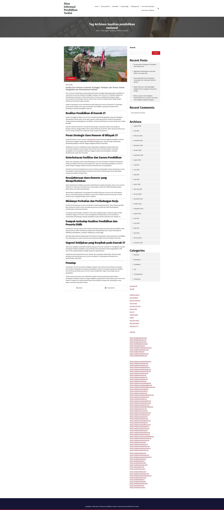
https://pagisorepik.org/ (137, 351)
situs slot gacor (134, 323)
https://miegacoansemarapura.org (140, 403)
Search (132, 47)
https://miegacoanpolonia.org (139, 363)
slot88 (132, 317)
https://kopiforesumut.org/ (138, 342)
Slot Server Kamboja (148, 6)
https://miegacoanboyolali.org (139, 389)
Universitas (137, 279)
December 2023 (138, 243)
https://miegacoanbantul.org (139, 444)
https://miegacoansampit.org (139, 391)
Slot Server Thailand (148, 10)
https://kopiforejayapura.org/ (139, 344)
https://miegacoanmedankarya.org (140, 361)
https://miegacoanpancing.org (139, 450)
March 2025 (137, 184)
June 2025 (136, 169)
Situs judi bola (105, 6)
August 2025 (137, 160)
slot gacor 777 (134, 326)
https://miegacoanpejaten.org (139, 418)
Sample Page (124, 6)
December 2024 (138, 199)
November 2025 (138, 145)
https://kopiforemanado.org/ (139, 465)
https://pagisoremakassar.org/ (139, 353)
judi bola (132, 332)
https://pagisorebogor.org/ (138, 453)
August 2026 (137, 126)
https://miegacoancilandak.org (139, 426)
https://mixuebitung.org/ (137, 346)
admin (80, 288)
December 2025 (138, 140)
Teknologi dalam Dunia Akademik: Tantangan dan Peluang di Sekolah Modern (145, 80)
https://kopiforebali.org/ (137, 461)
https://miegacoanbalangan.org (140, 446)
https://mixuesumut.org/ (137, 469)
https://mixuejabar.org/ (137, 467)
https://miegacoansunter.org (139, 411)
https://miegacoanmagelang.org (140, 367)
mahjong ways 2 (134, 295)
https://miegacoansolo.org (138, 375)
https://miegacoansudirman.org (139, 415)
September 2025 (138, 155)
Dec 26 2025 (69, 84)
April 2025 (136, 179)
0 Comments (111, 288)
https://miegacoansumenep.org (139, 440)
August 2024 (137, 213)
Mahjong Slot (135, 6)
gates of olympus (135, 300)
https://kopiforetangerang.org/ (139, 350)
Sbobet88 (115, 6)
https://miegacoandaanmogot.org (140, 413)
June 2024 (137, 223)
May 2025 (136, 174)
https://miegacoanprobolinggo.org (140, 401)
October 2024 (138, 204)
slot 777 (132, 312)
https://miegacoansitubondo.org (140, 434)
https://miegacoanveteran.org (139, 373)
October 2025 (137, 150)
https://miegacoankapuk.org (138, 417)
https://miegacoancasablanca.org (140, 424)
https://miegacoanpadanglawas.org (141, 385)
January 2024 (138, 238)
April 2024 (137, 233)
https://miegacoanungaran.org (139, 397)
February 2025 (138, 189)
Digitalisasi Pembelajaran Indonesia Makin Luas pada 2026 (144, 72)
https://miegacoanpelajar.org (139, 379)
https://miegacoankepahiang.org (140, 432)
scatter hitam (134, 315)
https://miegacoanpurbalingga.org (140, 383)
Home (96, 6)
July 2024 (136, 218)
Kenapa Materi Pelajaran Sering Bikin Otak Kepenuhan (145, 65)
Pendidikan (71, 78)
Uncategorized (138, 274)
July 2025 (136, 165)
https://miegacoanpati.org (138, 442)
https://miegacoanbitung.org (139, 430)
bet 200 (132, 289)
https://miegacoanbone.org (138, 409)
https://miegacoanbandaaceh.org (140, 420)
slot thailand (134, 298)
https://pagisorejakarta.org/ (138, 355)
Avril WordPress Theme (132, 506)
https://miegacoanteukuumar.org (140, 448)
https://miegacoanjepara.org (138, 393)
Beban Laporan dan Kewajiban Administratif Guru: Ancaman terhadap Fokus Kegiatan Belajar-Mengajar (145, 98)
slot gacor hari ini (135, 306)
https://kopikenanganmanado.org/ (141, 457)
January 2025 (137, 194)
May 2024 (136, 228)
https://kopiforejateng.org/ (138, 340)
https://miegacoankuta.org (138, 381)
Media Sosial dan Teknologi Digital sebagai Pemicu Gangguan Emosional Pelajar (145, 89)
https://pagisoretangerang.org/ (139, 455)
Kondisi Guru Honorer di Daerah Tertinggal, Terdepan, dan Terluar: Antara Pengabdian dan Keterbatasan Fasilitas (95, 88)
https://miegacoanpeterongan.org (140, 369)
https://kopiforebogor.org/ (138, 463)
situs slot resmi (134, 320)
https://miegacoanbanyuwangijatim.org (142, 436)
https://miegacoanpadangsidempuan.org (142, 387)
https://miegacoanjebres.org (138, 377)
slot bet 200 (133, 303)
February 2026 (138, 135)
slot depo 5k (91, 139)
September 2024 (138, 208)
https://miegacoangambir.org (139, 422)
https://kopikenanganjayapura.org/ (141, 348)
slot (135, 269)
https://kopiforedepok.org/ (138, 459)
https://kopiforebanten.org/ (138, 338)
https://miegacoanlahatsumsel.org (140, 438)
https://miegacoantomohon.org (139, 428)
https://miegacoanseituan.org (139, 365)
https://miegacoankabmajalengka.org (141, 407)
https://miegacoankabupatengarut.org (142, 395)
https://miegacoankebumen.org (139, 405)
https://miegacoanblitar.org (138, 399)
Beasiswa (136, 255)
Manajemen (137, 259)
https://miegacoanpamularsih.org (140, 371)
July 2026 (136, 131)
